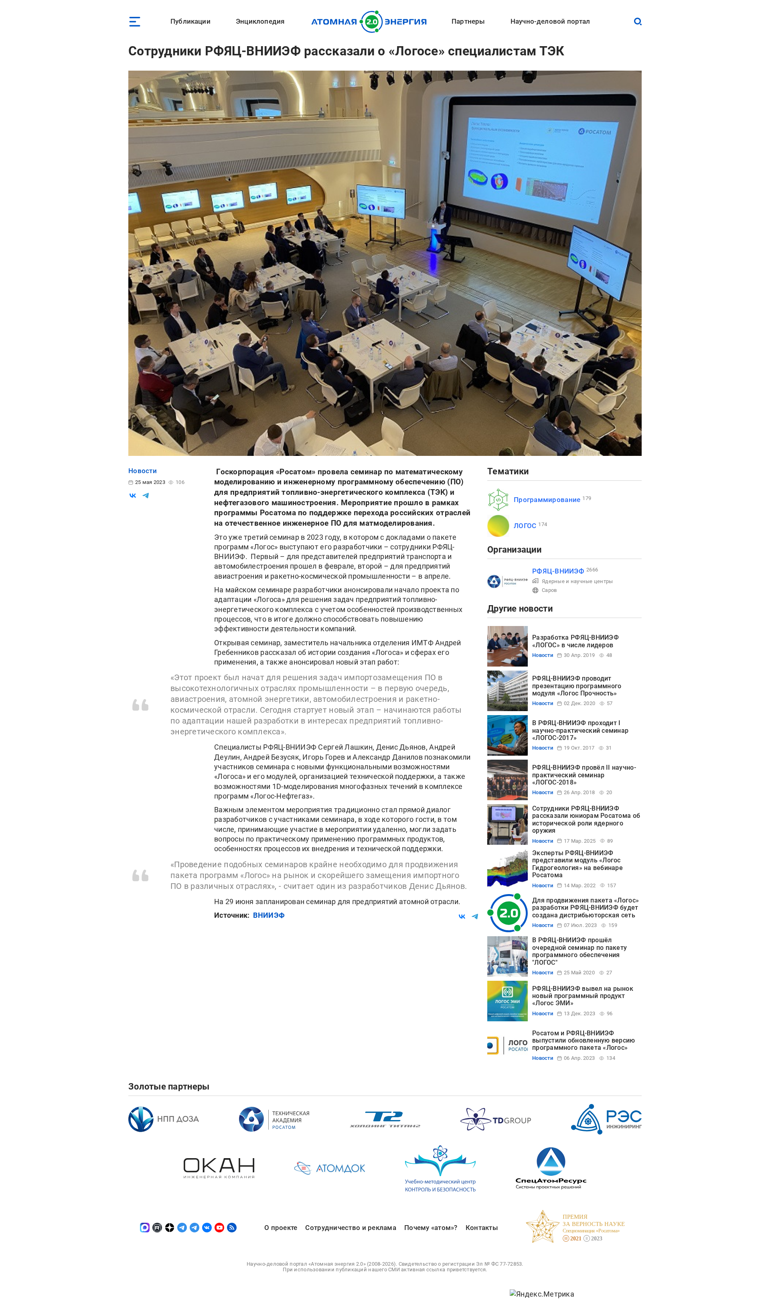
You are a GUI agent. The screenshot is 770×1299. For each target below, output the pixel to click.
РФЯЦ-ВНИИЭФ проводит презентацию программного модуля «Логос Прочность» (576, 686)
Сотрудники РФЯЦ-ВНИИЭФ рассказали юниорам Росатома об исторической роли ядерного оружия (586, 819)
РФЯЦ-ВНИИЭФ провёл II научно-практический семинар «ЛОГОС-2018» (584, 775)
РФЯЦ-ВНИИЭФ (558, 571)
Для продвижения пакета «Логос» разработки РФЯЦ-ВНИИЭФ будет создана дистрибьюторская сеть (585, 907)
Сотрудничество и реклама (350, 1228)
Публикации (190, 21)
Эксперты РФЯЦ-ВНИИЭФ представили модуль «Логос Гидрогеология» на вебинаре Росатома (577, 864)
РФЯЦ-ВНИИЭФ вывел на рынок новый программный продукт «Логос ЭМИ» (582, 996)
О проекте (280, 1228)
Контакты (482, 1228)
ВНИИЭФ (269, 915)
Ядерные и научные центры (577, 581)
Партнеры (468, 21)
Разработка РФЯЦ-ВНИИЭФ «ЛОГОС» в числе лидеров (575, 641)
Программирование (547, 500)
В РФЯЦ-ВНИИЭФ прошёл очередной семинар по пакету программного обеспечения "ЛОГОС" (579, 951)
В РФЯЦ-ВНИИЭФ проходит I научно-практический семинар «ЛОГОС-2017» (580, 730)
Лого (371, 21)
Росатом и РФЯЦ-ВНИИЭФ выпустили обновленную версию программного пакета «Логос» (583, 1040)
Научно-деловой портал (550, 21)
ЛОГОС (525, 526)
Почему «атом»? (431, 1228)
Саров (549, 590)
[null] (132, 495)
